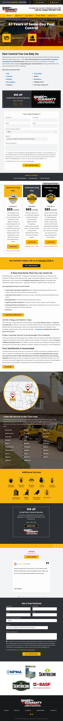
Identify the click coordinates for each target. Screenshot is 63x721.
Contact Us (52, 16)
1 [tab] (31, 542)
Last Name (35, 117)
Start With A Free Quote (13, 315)
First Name (8, 117)
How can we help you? (11, 143)
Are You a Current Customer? (13, 129)
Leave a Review (31, 557)
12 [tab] (44, 597)
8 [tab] (35, 597)
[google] (32, 714)
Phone (7, 123)
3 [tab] (23, 597)
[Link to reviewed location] (31, 564)
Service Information (20, 178)
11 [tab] (42, 597)
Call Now (8, 367)
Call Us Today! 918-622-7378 (48, 10)
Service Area (33, 178)
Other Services (45, 178)
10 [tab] (39, 597)
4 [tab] (26, 597)
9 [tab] (37, 597)
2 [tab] (21, 597)
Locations (28, 16)
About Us (18, 16)
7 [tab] (32, 597)
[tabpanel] (31, 522)
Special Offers (40, 16)
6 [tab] (30, 597)
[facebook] (31, 714)
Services (9, 16)
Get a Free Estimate (31, 266)
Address (8, 136)
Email (34, 123)
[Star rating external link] (17, 2)
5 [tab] (28, 597)
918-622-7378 (44, 260)
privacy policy (31, 161)
